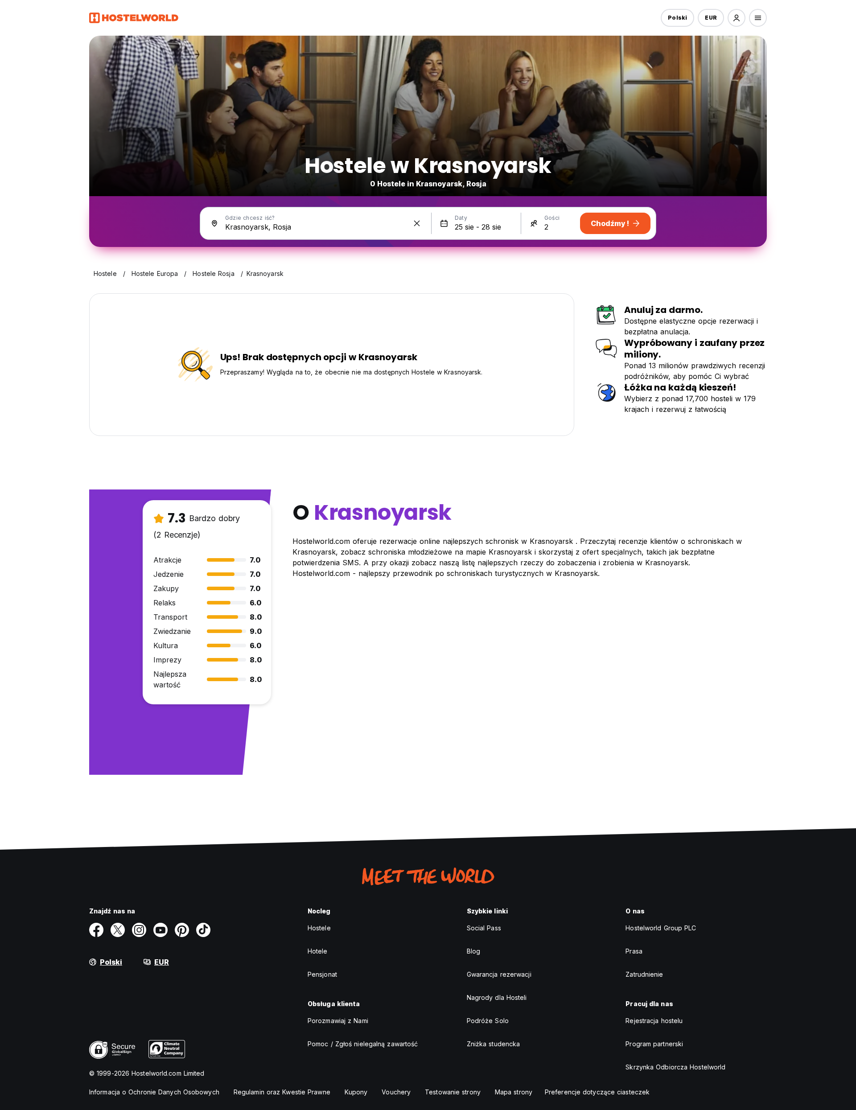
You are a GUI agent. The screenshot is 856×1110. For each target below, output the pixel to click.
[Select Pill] (736, 18)
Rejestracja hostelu (654, 1020)
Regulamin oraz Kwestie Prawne (282, 1092)
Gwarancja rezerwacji (499, 974)
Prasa (634, 951)
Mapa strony (513, 1092)
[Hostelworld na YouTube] (160, 930)
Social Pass (484, 928)
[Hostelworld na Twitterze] (118, 930)
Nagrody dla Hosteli (497, 997)
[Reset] (417, 223)
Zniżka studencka (493, 1044)
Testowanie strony (453, 1092)
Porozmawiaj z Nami (338, 1020)
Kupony (356, 1092)
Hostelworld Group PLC (661, 928)
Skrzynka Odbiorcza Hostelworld (675, 1067)
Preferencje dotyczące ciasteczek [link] (597, 1092)
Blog (473, 951)
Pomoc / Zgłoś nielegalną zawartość (363, 1044)
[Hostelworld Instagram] (139, 930)
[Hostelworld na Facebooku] (96, 930)
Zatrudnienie (644, 974)
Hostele (319, 928)
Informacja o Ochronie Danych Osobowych (154, 1092)
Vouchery (396, 1092)
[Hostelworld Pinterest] (182, 930)
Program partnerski (654, 1044)
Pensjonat (322, 974)
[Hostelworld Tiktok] (203, 930)
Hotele (318, 951)
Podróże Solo (488, 1020)
